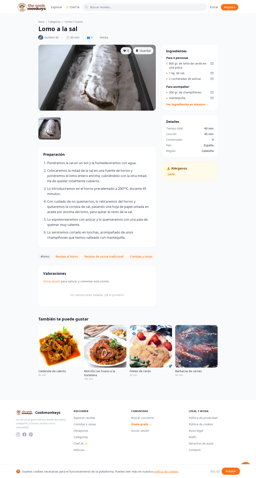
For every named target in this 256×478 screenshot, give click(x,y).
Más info (215, 471)
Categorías (54, 21)
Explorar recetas (84, 418)
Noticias (79, 450)
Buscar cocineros (142, 418)
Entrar (214, 7)
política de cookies (166, 471)
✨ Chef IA (72, 7)
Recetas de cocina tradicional (104, 256)
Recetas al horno (67, 256)
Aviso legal (196, 431)
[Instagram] (18, 435)
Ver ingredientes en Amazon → (187, 104)
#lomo (45, 256)
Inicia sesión (51, 281)
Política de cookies (201, 424)
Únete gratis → (141, 424)
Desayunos (81, 431)
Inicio (41, 21)
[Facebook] (24, 435)
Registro (229, 7)
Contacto (195, 450)
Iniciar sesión (140, 431)
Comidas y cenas (141, 256)
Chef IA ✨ (81, 443)
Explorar (56, 7)
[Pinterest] (31, 435)
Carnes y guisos (74, 21)
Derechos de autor (201, 443)
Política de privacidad (203, 418)
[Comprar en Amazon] (212, 63)
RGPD (192, 437)
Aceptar (231, 471)
